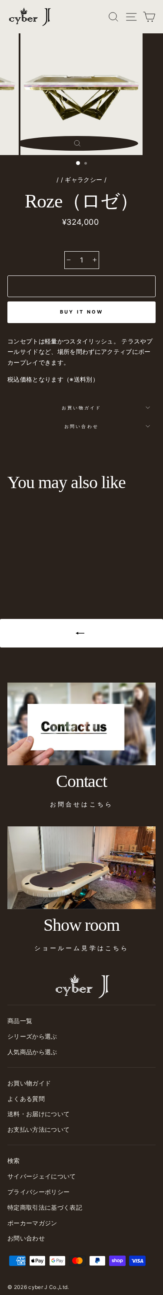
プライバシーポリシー (38, 1191)
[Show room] (81, 868)
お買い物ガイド (81, 407)
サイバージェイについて (41, 1176)
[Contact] (81, 724)
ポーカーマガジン (32, 1223)
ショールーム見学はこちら (81, 948)
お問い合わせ (81, 426)
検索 (13, 1160)
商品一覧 (19, 1020)
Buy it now (81, 312)
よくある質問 (26, 1098)
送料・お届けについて (38, 1113)
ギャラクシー (83, 179)
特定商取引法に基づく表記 (44, 1207)
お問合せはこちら (81, 804)
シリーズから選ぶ (32, 1036)
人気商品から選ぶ (32, 1052)
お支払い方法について (38, 1129)
